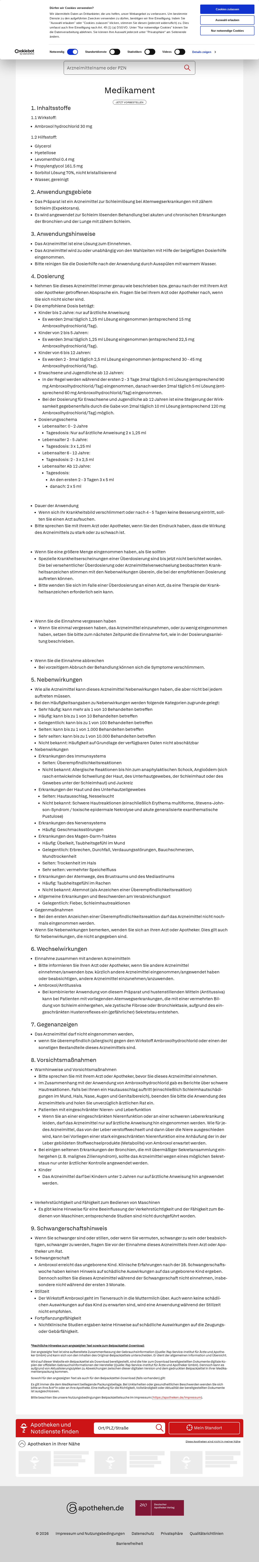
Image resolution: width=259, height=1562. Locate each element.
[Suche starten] (187, 68)
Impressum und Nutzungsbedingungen (90, 1533)
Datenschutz (143, 1533)
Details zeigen (201, 52)
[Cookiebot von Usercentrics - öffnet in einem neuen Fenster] (24, 52)
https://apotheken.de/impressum (177, 1397)
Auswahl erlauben (227, 20)
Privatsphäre (172, 1533)
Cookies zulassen (227, 9)
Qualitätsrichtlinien (206, 1533)
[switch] (114, 52)
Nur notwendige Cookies (227, 30)
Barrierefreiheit (129, 1543)
